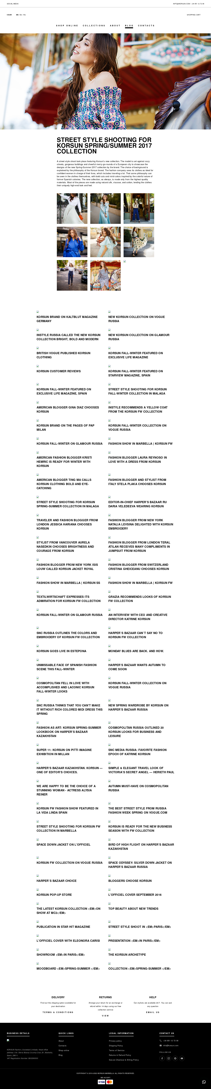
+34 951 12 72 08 (197, 3)
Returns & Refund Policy (120, 1055)
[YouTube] (181, 1058)
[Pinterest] (175, 1058)
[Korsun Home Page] (105, 17)
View (105, 1015)
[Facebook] (162, 1058)
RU (24, 15)
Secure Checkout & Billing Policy (124, 1059)
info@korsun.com (181, 3)
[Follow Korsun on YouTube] (32, 3)
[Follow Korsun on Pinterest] (28, 3)
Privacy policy (115, 1040)
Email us (153, 1012)
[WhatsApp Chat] (204, 1082)
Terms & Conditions (58, 1012)
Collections (94, 25)
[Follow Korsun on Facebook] (21, 3)
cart (195, 15)
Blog (129, 25)
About (115, 25)
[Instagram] (168, 1058)
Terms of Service (116, 1050)
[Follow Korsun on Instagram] (25, 3)
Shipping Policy (116, 1045)
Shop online (67, 25)
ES (21, 15)
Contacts (146, 25)
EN (17, 15)
